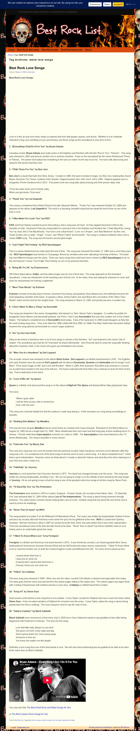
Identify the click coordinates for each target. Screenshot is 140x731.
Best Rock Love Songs (27, 67)
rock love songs (56, 720)
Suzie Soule (31, 72)
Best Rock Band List (71, 49)
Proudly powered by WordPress (100, 727)
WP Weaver (125, 727)
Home (11, 49)
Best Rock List (19, 720)
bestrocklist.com (23, 727)
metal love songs (46, 720)
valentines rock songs (68, 720)
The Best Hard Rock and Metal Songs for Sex (49, 707)
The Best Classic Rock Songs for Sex (30, 714)
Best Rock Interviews (28, 49)
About (88, 49)
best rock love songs (35, 720)
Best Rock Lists (50, 49)
